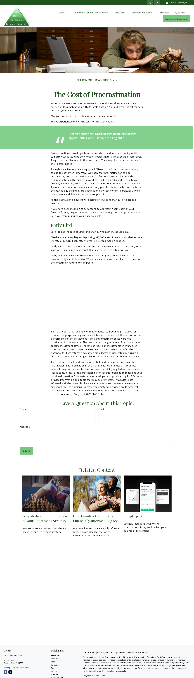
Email (101, 409)
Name (23, 409)
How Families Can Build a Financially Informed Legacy (95, 518)
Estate (53, 661)
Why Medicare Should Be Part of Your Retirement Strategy (45, 518)
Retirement (56, 655)
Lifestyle (54, 674)
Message (25, 426)
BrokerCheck (143, 652)
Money (54, 671)
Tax (52, 668)
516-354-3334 (16, 655)
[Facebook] (157, 2)
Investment (56, 658)
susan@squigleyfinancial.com (16, 667)
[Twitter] (150, 2)
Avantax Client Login (178, 2)
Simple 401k (133, 516)
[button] (63, 12)
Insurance (55, 665)
